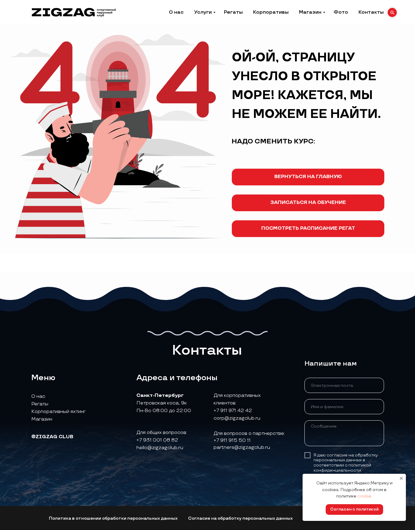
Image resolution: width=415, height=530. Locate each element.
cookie (364, 496)
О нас (176, 12)
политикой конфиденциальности (342, 468)
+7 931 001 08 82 (157, 440)
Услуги (203, 12)
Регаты (233, 12)
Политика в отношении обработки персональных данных (113, 518)
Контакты (371, 12)
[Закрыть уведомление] (401, 478)
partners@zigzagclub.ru (242, 447)
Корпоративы (271, 12)
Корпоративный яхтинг (58, 412)
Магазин (310, 12)
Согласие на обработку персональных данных (240, 518)
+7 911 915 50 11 (232, 440)
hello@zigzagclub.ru (159, 448)
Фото (341, 12)
